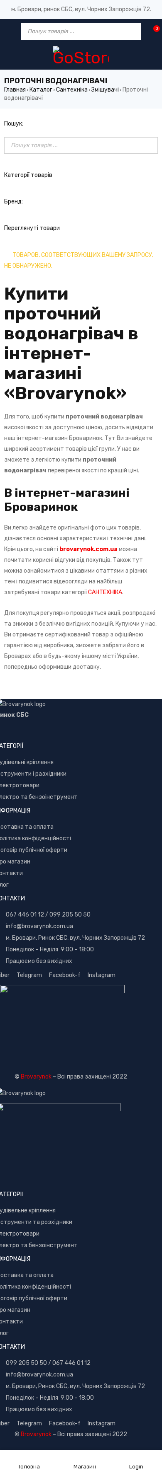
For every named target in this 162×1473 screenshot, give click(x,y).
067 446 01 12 (25, 914)
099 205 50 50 (70, 914)
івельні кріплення (30, 762)
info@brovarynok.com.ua (39, 926)
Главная (15, 89)
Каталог (40, 89)
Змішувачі (105, 89)
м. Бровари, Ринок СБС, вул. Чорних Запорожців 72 (75, 937)
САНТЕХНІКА (105, 592)
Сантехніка (72, 89)
